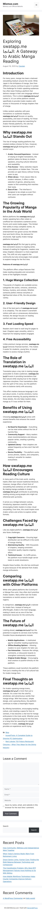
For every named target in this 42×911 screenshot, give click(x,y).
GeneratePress (32, 908)
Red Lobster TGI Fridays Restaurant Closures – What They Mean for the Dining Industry (19, 744)
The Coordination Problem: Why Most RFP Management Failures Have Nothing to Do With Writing (19, 870)
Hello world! (30, 898)
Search (5, 826)
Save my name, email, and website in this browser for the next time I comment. (21, 806)
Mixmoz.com (10, 3)
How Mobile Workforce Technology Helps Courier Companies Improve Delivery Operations (19, 879)
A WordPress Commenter (13, 898)
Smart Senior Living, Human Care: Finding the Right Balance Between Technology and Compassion (21, 862)
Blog (7, 732)
